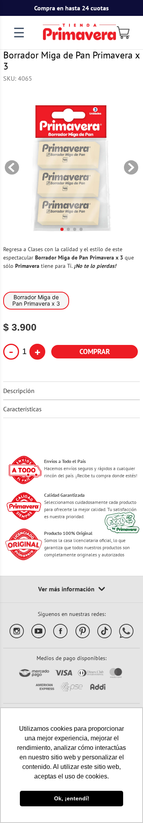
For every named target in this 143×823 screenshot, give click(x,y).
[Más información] (71, 589)
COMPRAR (94, 351)
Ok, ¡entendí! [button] (71, 798)
